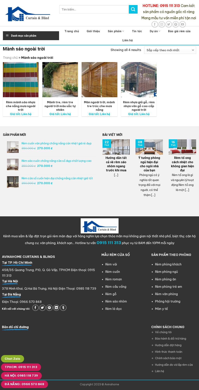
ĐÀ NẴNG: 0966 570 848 (24, 384)
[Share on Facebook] (35, 308)
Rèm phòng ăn (165, 279)
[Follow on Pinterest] (176, 24)
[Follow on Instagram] (162, 24)
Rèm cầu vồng (115, 287)
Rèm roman (113, 279)
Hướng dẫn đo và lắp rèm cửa (174, 365)
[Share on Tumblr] (63, 308)
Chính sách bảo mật (168, 358)
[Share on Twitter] (42, 308)
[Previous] (102, 171)
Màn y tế (161, 309)
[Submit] (133, 9)
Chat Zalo (12, 359)
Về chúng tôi (163, 332)
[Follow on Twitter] (169, 24)
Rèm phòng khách (168, 264)
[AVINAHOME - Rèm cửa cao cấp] (28, 13)
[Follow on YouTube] (182, 24)
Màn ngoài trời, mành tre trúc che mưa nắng (99, 106)
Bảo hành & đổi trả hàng (170, 338)
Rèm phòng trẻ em (168, 287)
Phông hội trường (167, 301)
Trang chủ (10, 58)
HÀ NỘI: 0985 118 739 (21, 375)
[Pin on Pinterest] (49, 308)
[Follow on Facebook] (155, 24)
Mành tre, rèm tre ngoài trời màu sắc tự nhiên (60, 106)
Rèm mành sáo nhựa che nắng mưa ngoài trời (20, 106)
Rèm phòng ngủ (166, 272)
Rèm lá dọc (113, 309)
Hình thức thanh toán (168, 352)
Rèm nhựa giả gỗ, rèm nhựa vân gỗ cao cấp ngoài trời (139, 106)
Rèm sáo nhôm (116, 301)
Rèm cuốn (112, 272)
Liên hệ (127, 40)
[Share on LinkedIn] (56, 308)
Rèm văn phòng (166, 294)
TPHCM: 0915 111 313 (21, 367)
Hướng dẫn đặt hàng (168, 345)
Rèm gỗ (110, 294)
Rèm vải (111, 264)
